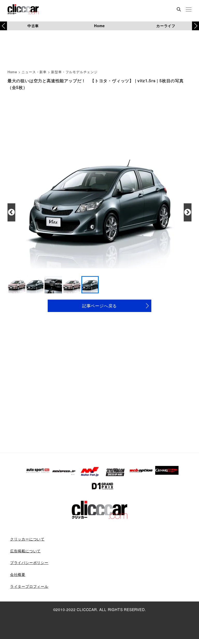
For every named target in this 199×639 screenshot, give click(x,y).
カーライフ (165, 25)
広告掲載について (25, 550)
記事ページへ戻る (99, 306)
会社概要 (17, 574)
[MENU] (188, 10)
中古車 (33, 25)
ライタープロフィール (29, 586)
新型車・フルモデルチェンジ (74, 71)
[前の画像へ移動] (11, 212)
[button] (195, 26)
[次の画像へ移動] (187, 212)
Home (99, 25)
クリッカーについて (27, 538)
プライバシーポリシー (29, 562)
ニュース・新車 (34, 71)
